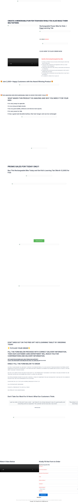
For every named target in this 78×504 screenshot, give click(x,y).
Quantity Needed (42, 487)
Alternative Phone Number (44, 473)
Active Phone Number (43, 469)
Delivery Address (42, 480)
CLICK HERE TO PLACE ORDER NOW (51, 51)
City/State (41, 483)
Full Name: (41, 466)
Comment (40, 490)
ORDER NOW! (43, 494)
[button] (37, 411)
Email (40, 476)
